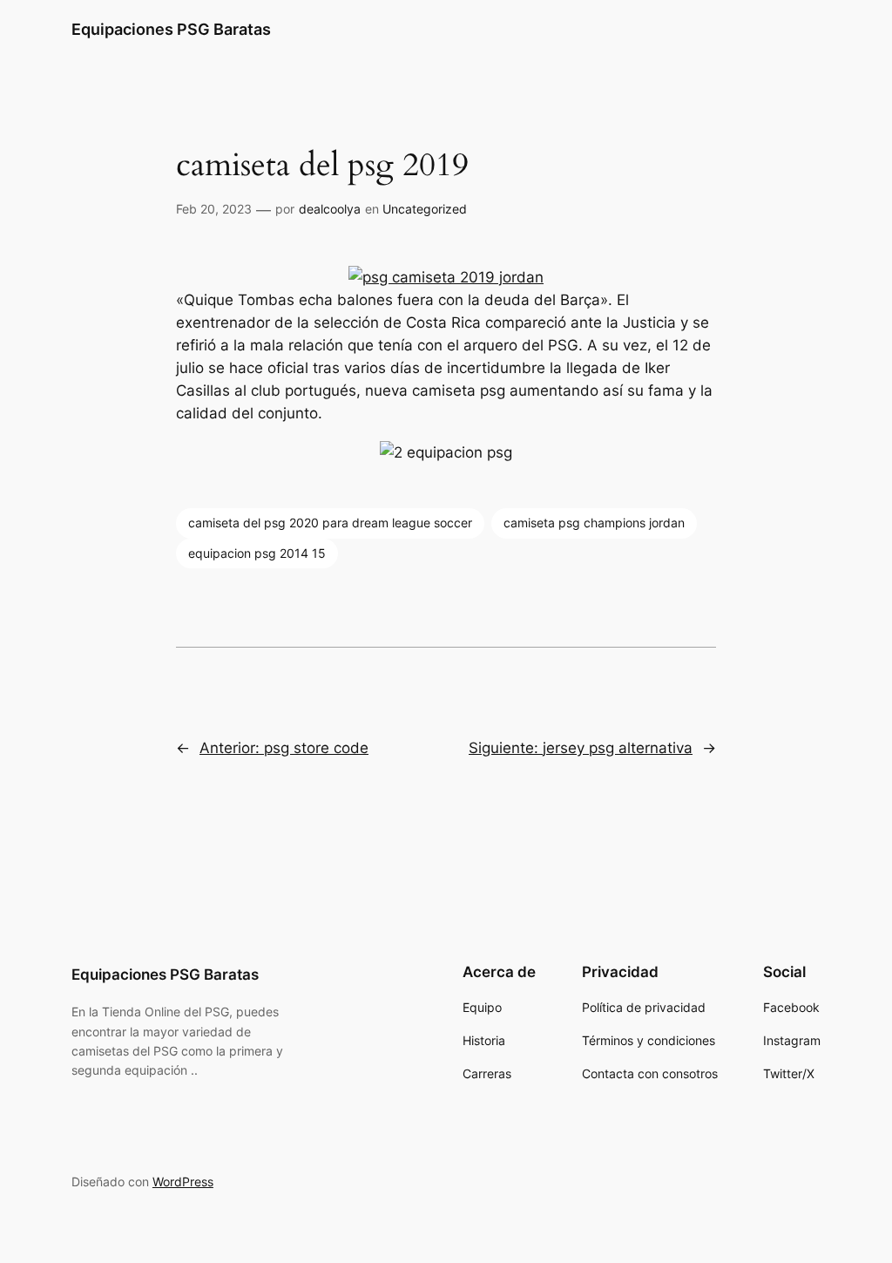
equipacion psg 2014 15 (257, 553)
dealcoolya (330, 208)
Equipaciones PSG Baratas (171, 29)
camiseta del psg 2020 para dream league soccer (330, 522)
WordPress (182, 1181)
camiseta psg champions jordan (594, 522)
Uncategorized (424, 208)
